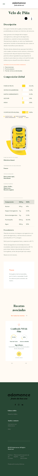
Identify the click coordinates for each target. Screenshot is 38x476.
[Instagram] (18, 405)
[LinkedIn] (22, 405)
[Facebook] (15, 405)
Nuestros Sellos (12, 414)
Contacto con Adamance (12, 425)
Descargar (31, 18)
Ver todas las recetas (18, 315)
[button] (12, 363)
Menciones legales (17, 455)
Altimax (21, 464)
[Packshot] (19, 138)
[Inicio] (19, 4)
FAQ (9, 429)
